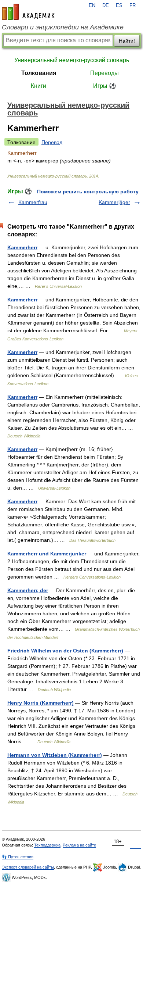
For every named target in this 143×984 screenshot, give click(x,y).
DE (105, 5)
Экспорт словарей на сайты (28, 867)
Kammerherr (22, 247)
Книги (38, 86)
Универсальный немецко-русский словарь (71, 60)
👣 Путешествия (17, 857)
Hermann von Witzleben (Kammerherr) (54, 755)
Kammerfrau (32, 202)
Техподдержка (47, 845)
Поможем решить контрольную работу (88, 191)
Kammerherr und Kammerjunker (46, 554)
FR (132, 5)
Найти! (127, 41)
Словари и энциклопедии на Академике (63, 27)
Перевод (51, 142)
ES (119, 5)
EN (92, 5)
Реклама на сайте (79, 845)
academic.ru (28, 12)
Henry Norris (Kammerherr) (40, 703)
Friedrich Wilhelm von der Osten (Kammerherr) (65, 651)
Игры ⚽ (104, 86)
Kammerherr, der (27, 590)
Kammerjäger (114, 202)
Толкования (38, 73)
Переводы (104, 73)
